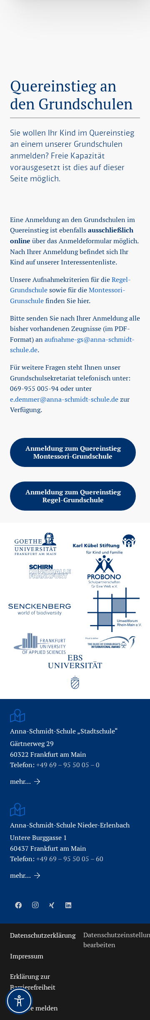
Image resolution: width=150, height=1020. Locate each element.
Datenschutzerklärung (42, 935)
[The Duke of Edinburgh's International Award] (110, 643)
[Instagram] (35, 905)
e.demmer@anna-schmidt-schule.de (64, 399)
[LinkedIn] (68, 905)
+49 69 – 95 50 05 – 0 (68, 765)
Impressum (26, 956)
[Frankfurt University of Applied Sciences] (39, 643)
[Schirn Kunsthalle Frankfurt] (50, 571)
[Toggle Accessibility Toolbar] (19, 1001)
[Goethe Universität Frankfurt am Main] (35, 544)
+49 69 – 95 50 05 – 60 (69, 859)
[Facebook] (18, 905)
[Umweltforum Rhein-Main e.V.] (115, 610)
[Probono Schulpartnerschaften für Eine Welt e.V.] (104, 571)
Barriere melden (34, 1008)
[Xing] (51, 905)
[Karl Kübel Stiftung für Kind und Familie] (104, 544)
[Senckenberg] (39, 609)
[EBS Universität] (75, 672)
